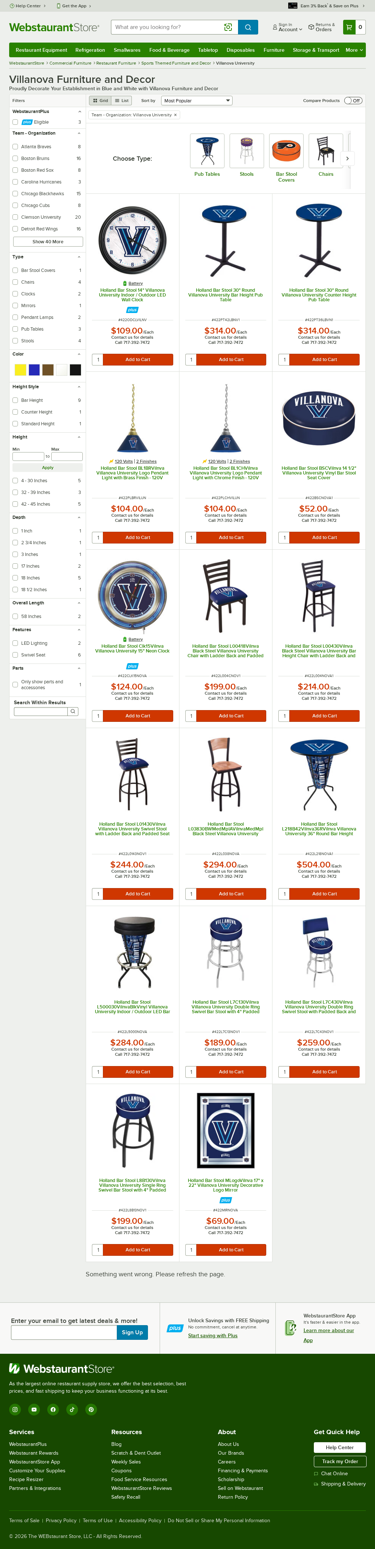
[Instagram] (15, 1409)
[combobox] (174, 27)
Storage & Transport (316, 50)
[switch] (353, 100)
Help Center (28, 5)
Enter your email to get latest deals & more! (74, 1320)
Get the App (74, 5)
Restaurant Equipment (41, 50)
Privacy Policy (61, 1520)
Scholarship (231, 1479)
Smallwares (127, 50)
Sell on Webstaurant (240, 1488)
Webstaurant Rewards (34, 1453)
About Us (228, 1444)
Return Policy (233, 1497)
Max (55, 449)
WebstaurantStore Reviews (141, 1488)
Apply (47, 467)
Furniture (274, 50)
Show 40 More (48, 241)
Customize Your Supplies (37, 1470)
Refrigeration (90, 50)
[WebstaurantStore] (100, 1368)
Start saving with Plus (213, 1335)
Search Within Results (40, 702)
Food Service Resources (139, 1479)
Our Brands (231, 1453)
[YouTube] (34, 1409)
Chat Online (334, 1473)
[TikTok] (72, 1409)
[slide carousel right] (347, 158)
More (352, 50)
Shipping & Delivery (343, 1484)
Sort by (148, 100)
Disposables (241, 50)
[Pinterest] (91, 1409)
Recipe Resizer (26, 1479)
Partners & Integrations (35, 1488)
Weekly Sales (126, 1462)
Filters (18, 100)
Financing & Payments (243, 1470)
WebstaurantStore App (34, 1462)
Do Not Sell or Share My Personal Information (219, 1520)
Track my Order (340, 1461)
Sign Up (132, 1332)
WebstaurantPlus (28, 1444)
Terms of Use (98, 1520)
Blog (116, 1444)
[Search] (72, 711)
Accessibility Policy (140, 1520)
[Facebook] (53, 1409)
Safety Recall (125, 1497)
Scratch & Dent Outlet (136, 1453)
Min (16, 449)
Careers (227, 1462)
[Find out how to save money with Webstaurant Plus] (132, 310)
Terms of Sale (24, 1520)
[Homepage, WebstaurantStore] (54, 27)
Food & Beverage (169, 50)
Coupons (121, 1470)
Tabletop (208, 50)
